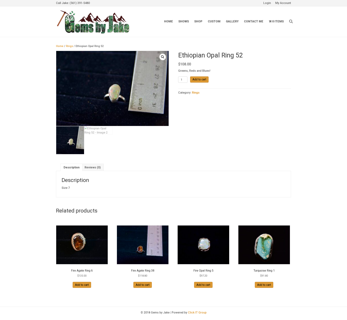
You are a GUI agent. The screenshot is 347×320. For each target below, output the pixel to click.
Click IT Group (197, 312)
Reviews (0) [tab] (93, 167)
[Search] (288, 21)
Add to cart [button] (82, 285)
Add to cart (199, 79)
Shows (183, 21)
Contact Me (253, 21)
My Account (283, 3)
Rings (69, 46)
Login (267, 3)
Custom (214, 21)
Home (168, 21)
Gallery (232, 21)
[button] (162, 57)
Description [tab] (72, 167)
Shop (198, 21)
